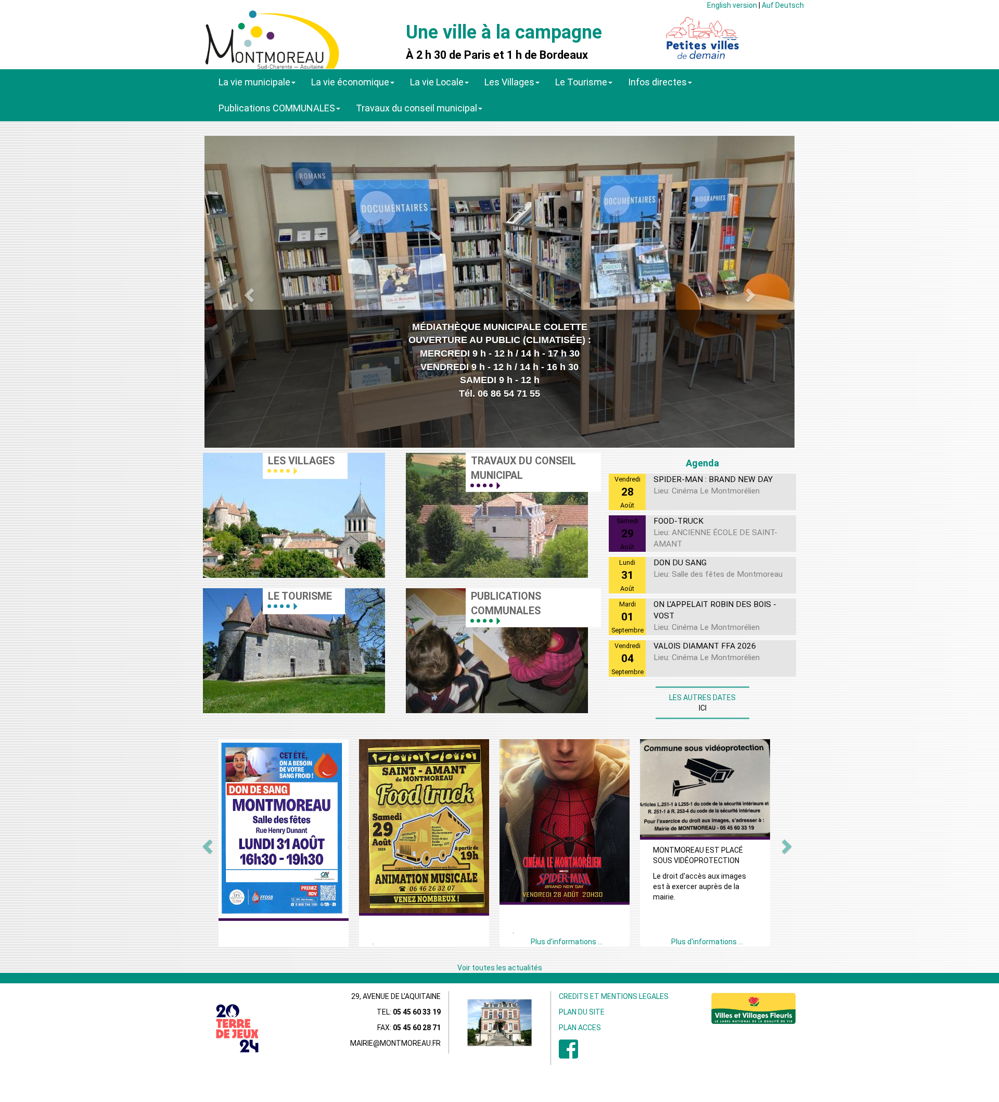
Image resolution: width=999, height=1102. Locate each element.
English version (732, 5)
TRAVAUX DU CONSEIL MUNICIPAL (523, 468)
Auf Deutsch (783, 5)
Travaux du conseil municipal (416, 108)
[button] (247, 292)
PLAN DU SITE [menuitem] (582, 1012)
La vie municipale (254, 82)
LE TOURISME (300, 596)
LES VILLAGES (301, 461)
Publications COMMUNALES (277, 108)
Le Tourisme (581, 82)
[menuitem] (568, 1054)
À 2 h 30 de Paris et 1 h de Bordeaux (497, 55)
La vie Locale (437, 82)
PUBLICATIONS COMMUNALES (506, 603)
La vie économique (350, 82)
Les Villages (509, 82)
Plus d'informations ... (567, 942)
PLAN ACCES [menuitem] (580, 1027)
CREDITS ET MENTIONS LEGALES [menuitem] (614, 996)
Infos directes (657, 82)
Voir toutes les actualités (499, 968)
